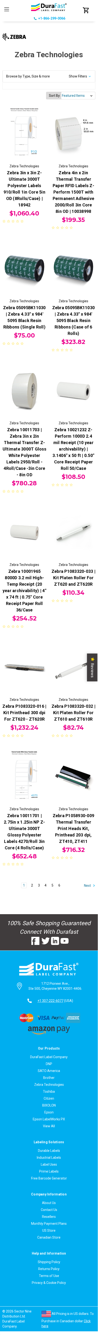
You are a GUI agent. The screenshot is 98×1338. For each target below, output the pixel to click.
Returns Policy (49, 1269)
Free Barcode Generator (49, 1178)
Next (88, 885)
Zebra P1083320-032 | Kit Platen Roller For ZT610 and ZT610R (73, 713)
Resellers (49, 1217)
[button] (49, 76)
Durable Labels (49, 1151)
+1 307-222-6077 (50, 1001)
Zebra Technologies (49, 1085)
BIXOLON (49, 1105)
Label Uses (49, 1164)
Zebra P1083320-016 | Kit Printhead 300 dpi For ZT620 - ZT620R (24, 713)
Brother (49, 1078)
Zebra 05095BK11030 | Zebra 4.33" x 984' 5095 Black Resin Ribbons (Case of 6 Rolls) (73, 320)
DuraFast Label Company (49, 1057)
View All (49, 1126)
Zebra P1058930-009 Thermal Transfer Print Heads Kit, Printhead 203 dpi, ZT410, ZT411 (73, 828)
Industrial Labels (49, 1157)
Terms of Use (49, 1276)
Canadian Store (49, 1237)
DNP (49, 1064)
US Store (49, 1230)
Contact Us (49, 1210)
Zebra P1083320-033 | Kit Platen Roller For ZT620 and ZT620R (73, 578)
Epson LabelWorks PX (49, 1119)
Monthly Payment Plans (49, 1223)
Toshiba (49, 1091)
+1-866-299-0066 (51, 18)
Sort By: (55, 95)
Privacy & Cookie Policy (49, 1283)
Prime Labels (49, 1171)
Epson (49, 1112)
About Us (49, 1203)
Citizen (49, 1098)
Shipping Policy (49, 1262)
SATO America (49, 1071)
